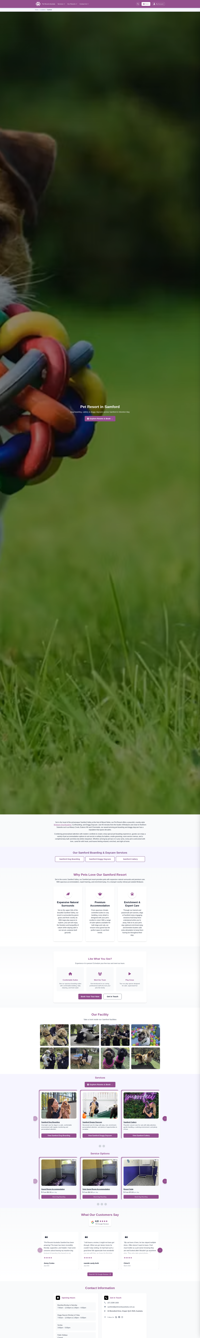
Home (36, 9)
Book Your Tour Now (90, 997)
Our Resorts (71, 4)
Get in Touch (112, 997)
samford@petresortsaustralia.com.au (121, 1307)
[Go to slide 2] (100, 1146)
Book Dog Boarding (58, 1197)
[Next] (165, 1118)
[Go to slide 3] (103, 1146)
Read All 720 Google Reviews (99, 1274)
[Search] (138, 4)
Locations (43, 9)
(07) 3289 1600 (113, 1303)
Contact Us (83, 4)
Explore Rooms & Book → (101, 419)
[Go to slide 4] (105, 1204)
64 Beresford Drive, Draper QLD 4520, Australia (125, 1311)
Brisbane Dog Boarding (62, 825)
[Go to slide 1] (96, 1146)
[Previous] (35, 1118)
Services (60, 4)
